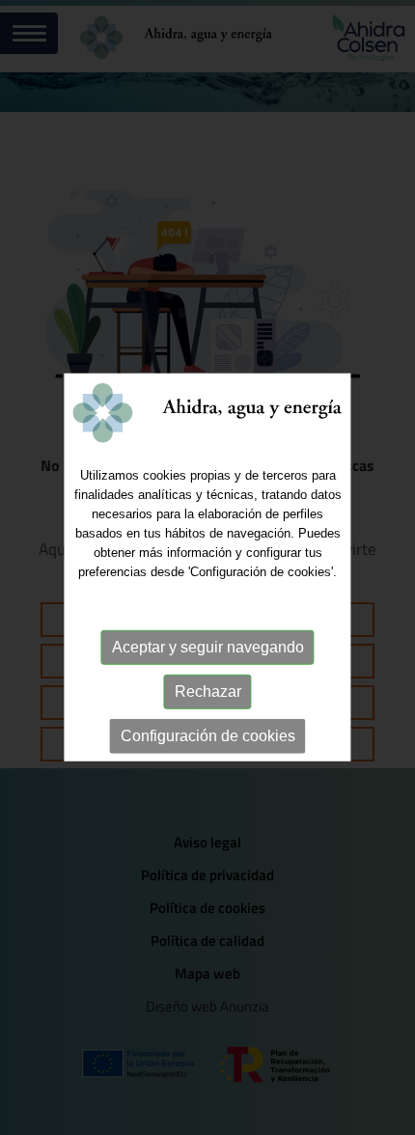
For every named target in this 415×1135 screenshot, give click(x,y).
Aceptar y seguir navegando (208, 647)
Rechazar (208, 691)
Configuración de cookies (208, 736)
